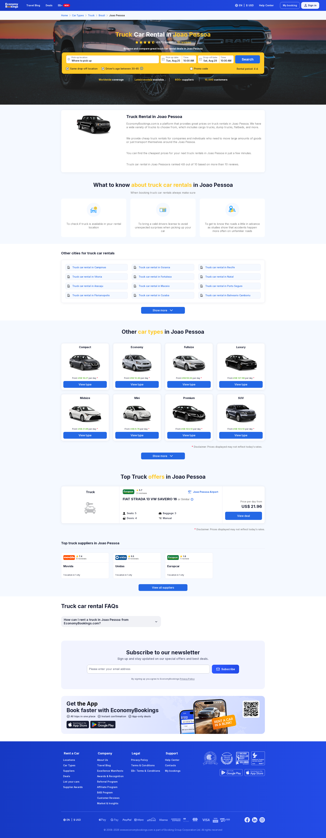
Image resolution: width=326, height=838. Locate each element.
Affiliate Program (107, 787)
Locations (69, 759)
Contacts (170, 765)
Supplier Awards (73, 787)
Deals (49, 5)
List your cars (71, 781)
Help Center (266, 5)
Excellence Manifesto (110, 770)
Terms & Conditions (143, 765)
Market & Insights (107, 803)
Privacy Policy (187, 679)
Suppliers (69, 770)
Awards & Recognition (110, 776)
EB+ (63, 5)
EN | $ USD (246, 5)
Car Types (69, 765)
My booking (290, 5)
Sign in (312, 5)
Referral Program (107, 781)
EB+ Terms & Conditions (145, 770)
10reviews (184, 42)
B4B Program (105, 792)
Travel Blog (33, 5)
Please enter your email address (109, 669)
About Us (102, 759)
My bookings (173, 770)
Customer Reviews (108, 797)
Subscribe (228, 669)
